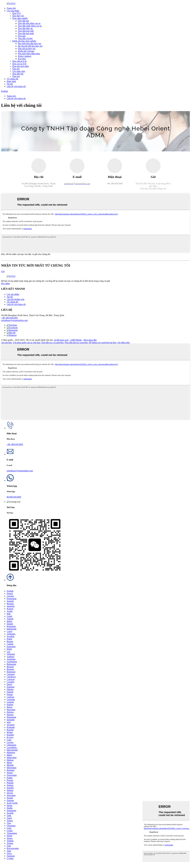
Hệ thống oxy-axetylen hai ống (102, 342)
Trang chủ (11, 8)
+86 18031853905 (9, 318)
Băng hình (11, 81)
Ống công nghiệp (20, 18)
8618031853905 (14, 497)
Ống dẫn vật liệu (25, 38)
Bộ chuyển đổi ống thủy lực (30, 46)
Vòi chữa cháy (18, 71)
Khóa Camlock (24, 56)
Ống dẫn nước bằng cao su (30, 26)
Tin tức (10, 84)
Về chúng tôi (12, 79)
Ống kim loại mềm (20, 66)
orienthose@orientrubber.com (14, 320)
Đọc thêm (5, 283)
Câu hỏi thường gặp (15, 299)
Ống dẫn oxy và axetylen (52, 342)
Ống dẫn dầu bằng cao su (29, 23)
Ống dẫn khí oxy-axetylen (76, 342)
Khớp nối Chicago (26, 51)
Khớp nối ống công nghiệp (24, 41)
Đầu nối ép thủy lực (27, 48)
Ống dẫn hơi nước (26, 33)
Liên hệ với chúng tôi (16, 86)
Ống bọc (16, 76)
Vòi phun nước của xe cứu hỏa (26, 342)
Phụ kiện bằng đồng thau (29, 53)
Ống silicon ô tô (19, 61)
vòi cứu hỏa (6, 342)
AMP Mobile (76, 340)
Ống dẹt (15, 69)
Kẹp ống (22, 58)
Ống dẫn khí (23, 21)
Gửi (3, 271)
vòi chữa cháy (123, 342)
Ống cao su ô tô (19, 64)
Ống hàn (22, 36)
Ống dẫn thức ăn (25, 28)
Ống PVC (16, 13)
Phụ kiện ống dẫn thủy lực (29, 43)
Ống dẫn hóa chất (26, 31)
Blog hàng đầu (90, 340)
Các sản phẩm (13, 11)
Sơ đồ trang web (61, 340)
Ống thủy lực (18, 16)
